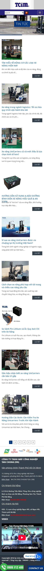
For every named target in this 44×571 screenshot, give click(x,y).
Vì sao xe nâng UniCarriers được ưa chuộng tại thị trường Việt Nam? (19, 241)
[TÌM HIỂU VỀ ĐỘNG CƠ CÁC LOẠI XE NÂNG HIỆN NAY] (22, 49)
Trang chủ (20, 32)
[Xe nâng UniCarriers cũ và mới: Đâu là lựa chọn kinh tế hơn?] (22, 138)
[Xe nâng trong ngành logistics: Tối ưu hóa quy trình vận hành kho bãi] (22, 94)
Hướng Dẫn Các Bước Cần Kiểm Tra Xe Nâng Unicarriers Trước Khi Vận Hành (20, 419)
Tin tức (30, 32)
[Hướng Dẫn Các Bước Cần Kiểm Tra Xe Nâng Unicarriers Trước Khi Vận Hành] (22, 404)
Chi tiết (37, 76)
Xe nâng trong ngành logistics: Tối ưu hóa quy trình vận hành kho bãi (22, 108)
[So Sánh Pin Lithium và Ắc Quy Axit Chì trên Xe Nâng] (22, 315)
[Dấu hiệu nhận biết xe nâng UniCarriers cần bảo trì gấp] (22, 360)
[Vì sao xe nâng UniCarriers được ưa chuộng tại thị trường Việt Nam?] (22, 227)
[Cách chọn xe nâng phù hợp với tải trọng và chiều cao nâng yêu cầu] (22, 271)
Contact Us (36, 568)
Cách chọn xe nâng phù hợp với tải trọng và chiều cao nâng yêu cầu (21, 286)
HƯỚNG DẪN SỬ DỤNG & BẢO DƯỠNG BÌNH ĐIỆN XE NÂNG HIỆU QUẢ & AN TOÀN (21, 198)
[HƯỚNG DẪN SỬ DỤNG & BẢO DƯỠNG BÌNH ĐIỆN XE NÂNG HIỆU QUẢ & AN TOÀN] (22, 182)
